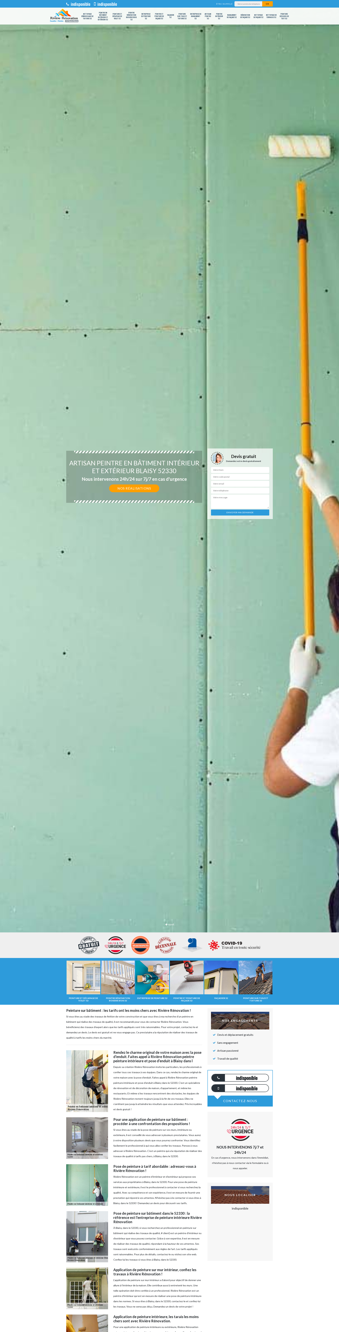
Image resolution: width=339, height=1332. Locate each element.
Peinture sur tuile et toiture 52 (182, 16)
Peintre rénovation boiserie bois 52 (131, 16)
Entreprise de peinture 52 (146, 16)
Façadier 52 (170, 16)
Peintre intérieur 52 (219, 16)
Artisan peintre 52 (208, 16)
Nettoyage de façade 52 (258, 16)
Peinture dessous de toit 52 (284, 16)
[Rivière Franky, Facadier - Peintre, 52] (64, 16)
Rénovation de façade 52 (245, 16)
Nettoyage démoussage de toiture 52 (87, 16)
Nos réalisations (134, 488)
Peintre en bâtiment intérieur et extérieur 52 (103, 16)
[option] (169, 533)
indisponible (80, 4)
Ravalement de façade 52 (232, 16)
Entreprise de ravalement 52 (195, 16)
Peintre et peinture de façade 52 (159, 16)
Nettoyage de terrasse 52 (271, 16)
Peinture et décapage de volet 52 (117, 16)
